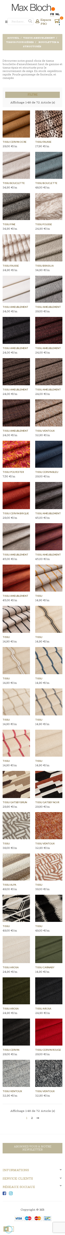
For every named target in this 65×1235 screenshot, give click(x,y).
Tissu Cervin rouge (48, 1049)
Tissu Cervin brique (16, 513)
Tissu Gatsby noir (47, 802)
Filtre (33, 94)
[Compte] (37, 21)
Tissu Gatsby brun (15, 802)
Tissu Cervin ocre (15, 141)
